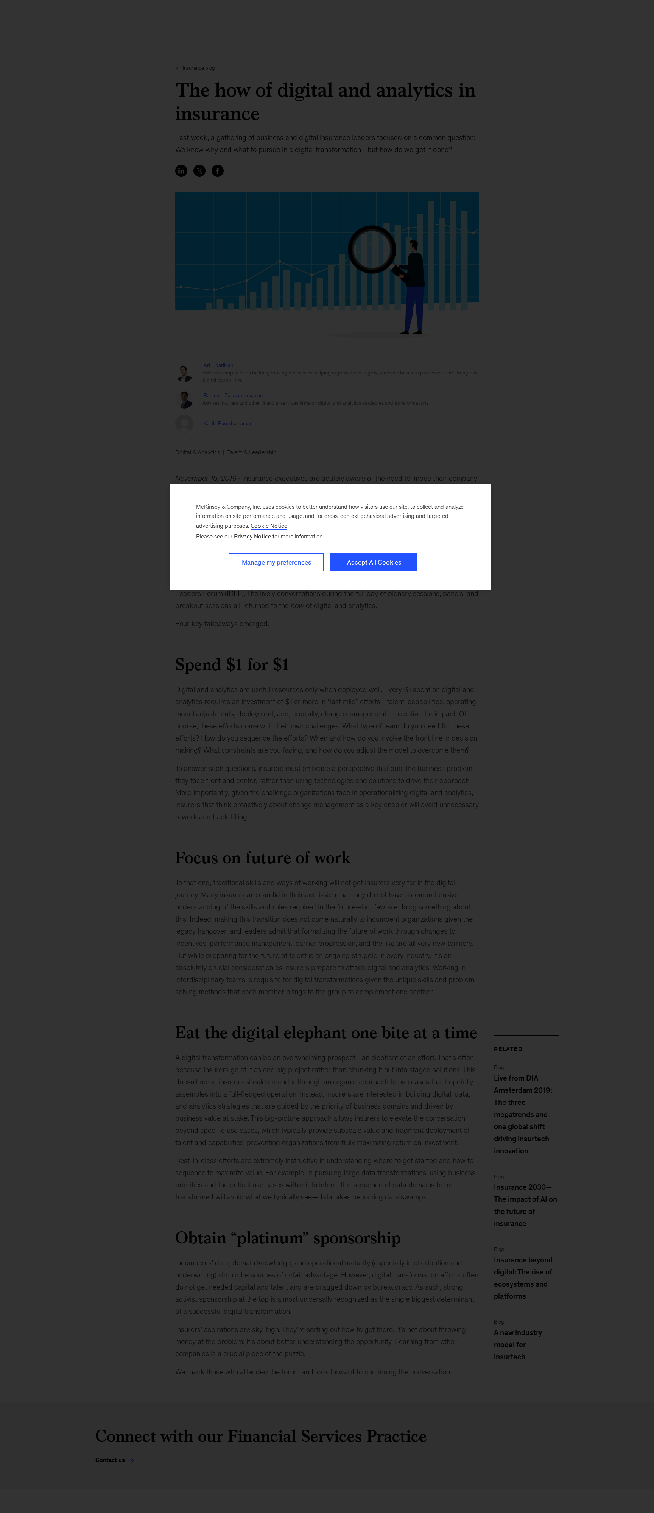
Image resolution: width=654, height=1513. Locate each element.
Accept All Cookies (374, 562)
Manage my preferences (276, 562)
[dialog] (330, 537)
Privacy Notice (252, 536)
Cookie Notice (269, 526)
